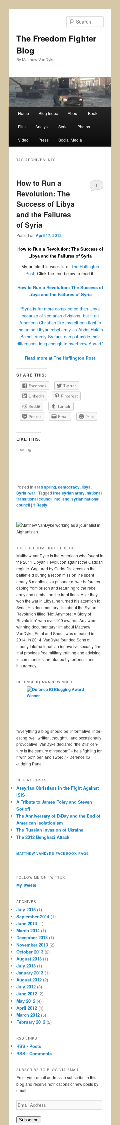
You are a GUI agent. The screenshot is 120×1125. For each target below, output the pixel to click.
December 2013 (32, 937)
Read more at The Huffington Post (60, 358)
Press (43, 140)
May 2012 (25, 1001)
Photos (83, 126)
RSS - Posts (28, 1046)
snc (65, 499)
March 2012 (28, 1015)
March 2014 (28, 930)
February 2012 (30, 1022)
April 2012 (26, 1008)
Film (22, 126)
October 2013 (29, 952)
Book (92, 113)
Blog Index (48, 113)
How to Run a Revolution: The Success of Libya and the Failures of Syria (45, 204)
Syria (63, 126)
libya (86, 487)
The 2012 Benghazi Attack (42, 837)
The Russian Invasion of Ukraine (49, 830)
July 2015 (26, 909)
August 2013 (29, 959)
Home (23, 113)
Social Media (70, 140)
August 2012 (29, 979)
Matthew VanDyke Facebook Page (52, 853)
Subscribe (28, 1119)
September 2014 (32, 916)
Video (23, 140)
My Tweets (26, 885)
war (31, 493)
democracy (69, 487)
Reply (40, 505)
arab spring (45, 487)
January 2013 (29, 972)
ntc (57, 499)
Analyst (42, 126)
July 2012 (26, 986)
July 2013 (26, 965)
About (73, 113)
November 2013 (32, 945)
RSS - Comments (34, 1053)
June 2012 (26, 993)
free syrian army (69, 493)
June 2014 (26, 923)
